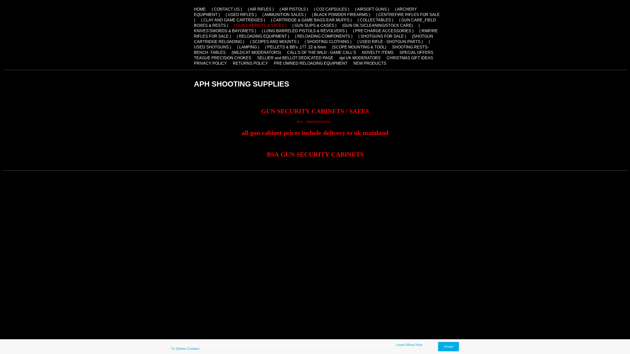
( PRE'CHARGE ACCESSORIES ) (383, 31)
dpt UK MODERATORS (360, 58)
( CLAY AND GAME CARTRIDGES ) (233, 20)
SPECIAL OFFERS (416, 52)
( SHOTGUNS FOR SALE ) (382, 36)
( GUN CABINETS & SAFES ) (260, 25)
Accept (448, 346)
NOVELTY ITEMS (378, 52)
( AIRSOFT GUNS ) (372, 9)
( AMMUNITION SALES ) (284, 15)
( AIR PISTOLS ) (294, 9)
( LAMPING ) (248, 47)
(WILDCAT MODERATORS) (256, 52)
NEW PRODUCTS (369, 63)
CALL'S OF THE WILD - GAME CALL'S (321, 52)
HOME (200, 9)
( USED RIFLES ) (241, 15)
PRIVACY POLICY (210, 63)
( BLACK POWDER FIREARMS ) (341, 15)
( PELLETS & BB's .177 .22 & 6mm (296, 47)
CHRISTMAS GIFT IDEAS (410, 58)
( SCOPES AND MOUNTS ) (274, 42)
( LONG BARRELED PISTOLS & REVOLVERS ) (304, 31)
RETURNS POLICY (250, 63)
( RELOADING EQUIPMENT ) (263, 36)
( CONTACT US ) (227, 9)
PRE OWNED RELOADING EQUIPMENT (310, 63)
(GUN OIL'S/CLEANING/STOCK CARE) (377, 25)
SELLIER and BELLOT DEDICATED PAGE (295, 58)
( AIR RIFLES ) (261, 9)
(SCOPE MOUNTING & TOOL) (359, 47)
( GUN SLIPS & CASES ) (314, 25)
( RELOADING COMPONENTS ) (323, 36)
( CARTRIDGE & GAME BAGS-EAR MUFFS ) (311, 20)
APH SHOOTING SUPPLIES (241, 84)
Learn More (405, 345)
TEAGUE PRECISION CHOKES (222, 58)
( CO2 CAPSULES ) (331, 9)
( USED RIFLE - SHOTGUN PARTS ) (390, 42)
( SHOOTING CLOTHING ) (328, 42)
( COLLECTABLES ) (375, 20)
